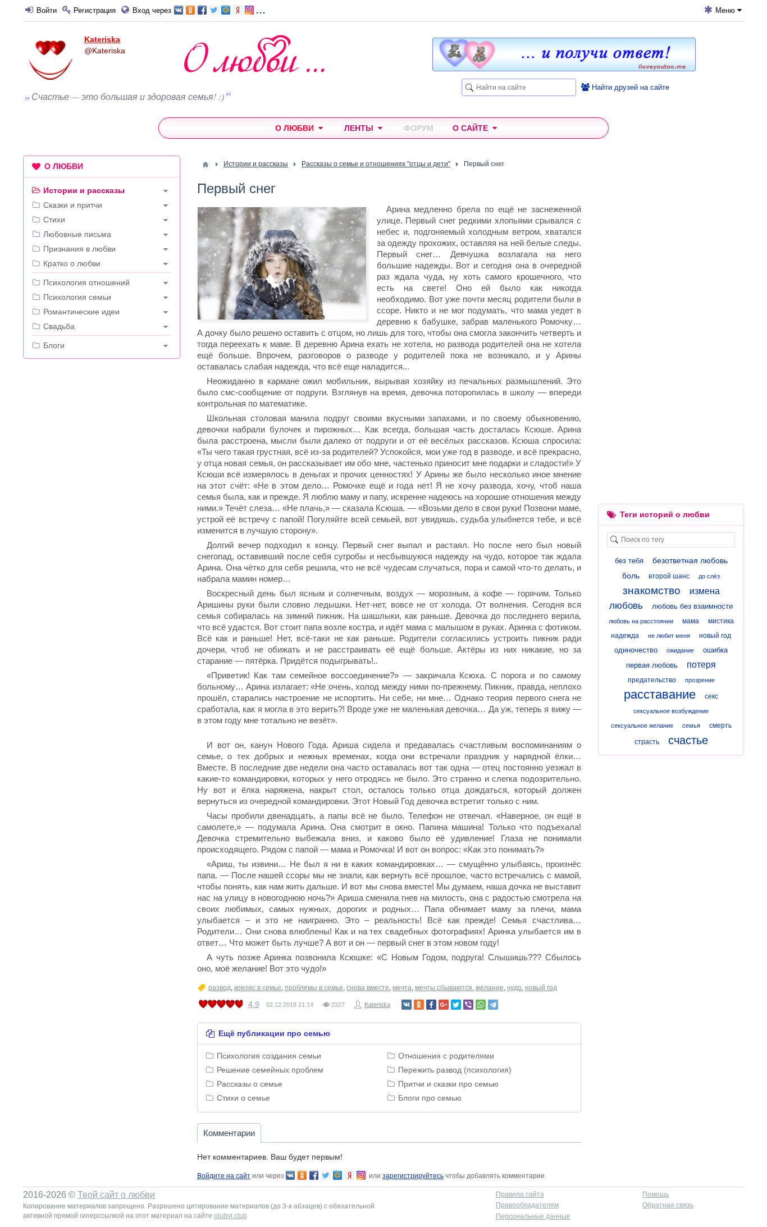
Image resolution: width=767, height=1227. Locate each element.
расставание (660, 694)
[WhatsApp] (481, 1005)
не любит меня (669, 635)
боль (631, 575)
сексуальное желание (642, 725)
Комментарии (229, 1133)
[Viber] (468, 1005)
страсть (646, 742)
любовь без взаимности (692, 606)
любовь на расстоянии (641, 621)
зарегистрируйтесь (413, 1176)
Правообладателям (527, 1205)
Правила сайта (520, 1194)
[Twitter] (456, 1005)
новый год (541, 988)
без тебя (629, 561)
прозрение (700, 680)
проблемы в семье (314, 988)
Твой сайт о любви (116, 1194)
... (260, 9)
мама (690, 621)
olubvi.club (230, 1216)
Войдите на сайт (223, 1176)
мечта (402, 988)
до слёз (709, 576)
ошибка (715, 650)
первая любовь (652, 665)
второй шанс (669, 576)
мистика (721, 621)
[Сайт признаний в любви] (564, 68)
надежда (625, 636)
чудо (514, 988)
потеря (701, 664)
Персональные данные (533, 1216)
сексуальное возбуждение (671, 711)
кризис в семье (257, 988)
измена (705, 591)
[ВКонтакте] (406, 1005)
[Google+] (444, 1005)
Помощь (655, 1194)
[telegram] (493, 1005)
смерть (720, 725)
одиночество (636, 650)
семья (691, 725)
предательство (652, 680)
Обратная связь (667, 1205)
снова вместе (367, 988)
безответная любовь (690, 560)
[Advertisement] (101, 538)
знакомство (652, 590)
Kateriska (102, 39)
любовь (626, 605)
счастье (688, 740)
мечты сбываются (443, 988)
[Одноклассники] (419, 1005)
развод (219, 988)
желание (490, 988)
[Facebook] (431, 1005)
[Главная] (205, 165)
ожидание (680, 650)
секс (711, 696)
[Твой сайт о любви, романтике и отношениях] (254, 53)
